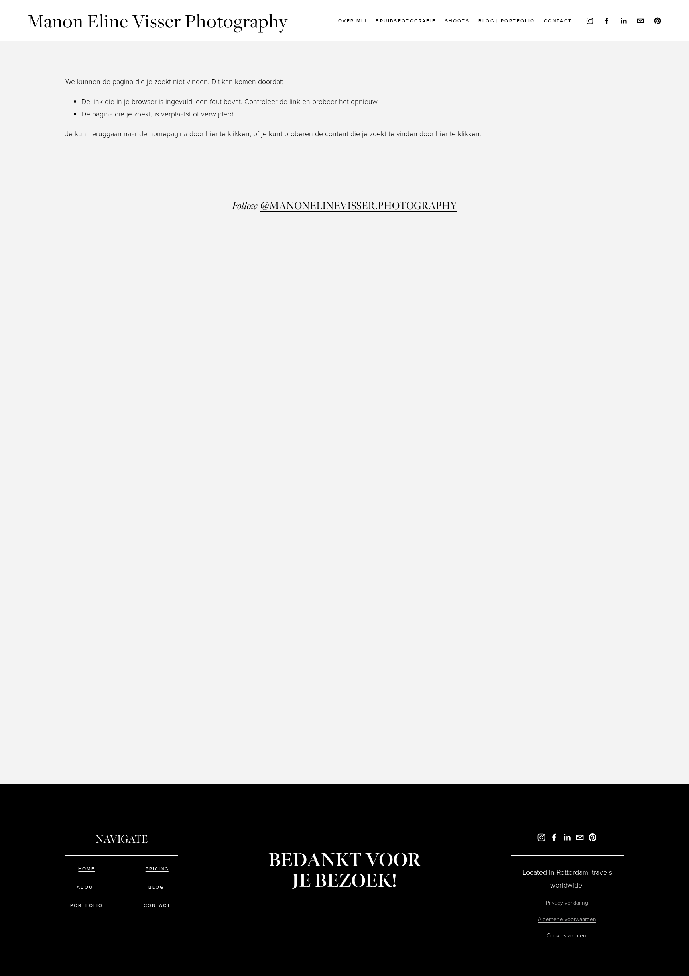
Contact (558, 20)
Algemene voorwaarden (567, 919)
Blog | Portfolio (506, 20)
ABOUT (86, 887)
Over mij (352, 20)
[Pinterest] (657, 21)
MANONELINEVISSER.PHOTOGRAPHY (358, 206)
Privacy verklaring (567, 902)
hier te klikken (228, 133)
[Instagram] (590, 21)
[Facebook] (607, 21)
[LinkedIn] (624, 21)
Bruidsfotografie (406, 20)
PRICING (157, 869)
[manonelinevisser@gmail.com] (640, 21)
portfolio (86, 905)
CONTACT (157, 905)
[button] (135, 310)
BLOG (156, 887)
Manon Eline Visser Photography (158, 20)
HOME (86, 869)
